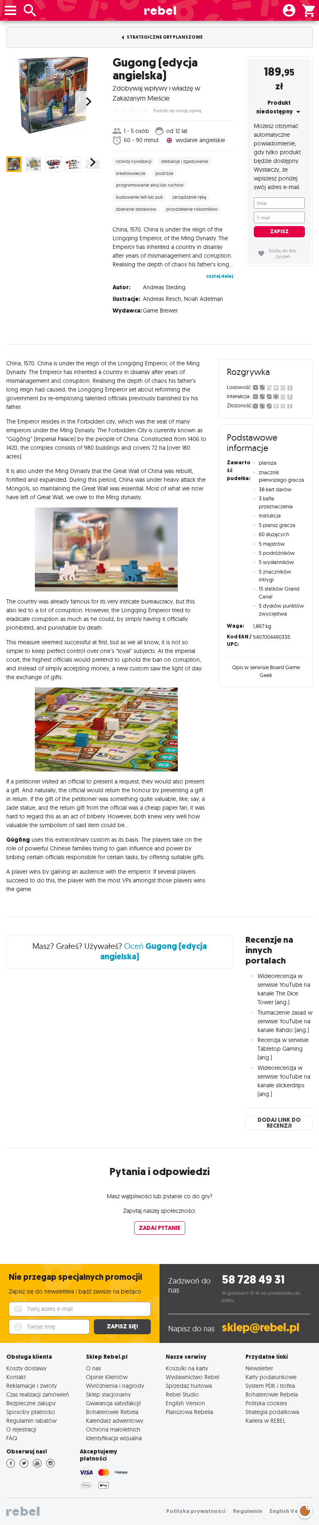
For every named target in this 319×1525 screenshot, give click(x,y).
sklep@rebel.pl (260, 1327)
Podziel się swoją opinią (177, 110)
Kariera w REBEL (265, 1420)
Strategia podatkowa (272, 1411)
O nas (93, 1368)
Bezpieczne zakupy (31, 1403)
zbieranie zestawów (136, 209)
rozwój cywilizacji (133, 161)
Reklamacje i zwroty (31, 1385)
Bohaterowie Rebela (112, 1411)
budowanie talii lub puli (139, 197)
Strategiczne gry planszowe (164, 37)
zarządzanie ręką (189, 197)
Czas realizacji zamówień (37, 1394)
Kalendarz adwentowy (114, 1420)
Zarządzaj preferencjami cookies (304, 1509)
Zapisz (279, 231)
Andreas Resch (162, 299)
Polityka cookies (266, 1403)
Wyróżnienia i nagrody (115, 1385)
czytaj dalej (219, 276)
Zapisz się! (122, 1326)
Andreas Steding (164, 287)
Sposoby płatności (30, 1411)
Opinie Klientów (107, 1376)
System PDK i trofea (270, 1385)
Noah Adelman (203, 299)
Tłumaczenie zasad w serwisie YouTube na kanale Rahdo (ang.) (285, 1021)
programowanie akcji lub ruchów (150, 185)
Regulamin (247, 1511)
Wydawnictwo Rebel (192, 1376)
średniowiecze (130, 173)
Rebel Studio (182, 1394)
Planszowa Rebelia (189, 1411)
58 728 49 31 (253, 1279)
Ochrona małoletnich (113, 1429)
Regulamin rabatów (31, 1420)
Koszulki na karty (187, 1368)
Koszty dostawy (26, 1368)
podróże (164, 173)
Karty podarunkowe (271, 1376)
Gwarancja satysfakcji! (113, 1403)
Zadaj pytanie (159, 1228)
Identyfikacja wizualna (114, 1437)
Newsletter (259, 1368)
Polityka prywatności (196, 1511)
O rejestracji (21, 1429)
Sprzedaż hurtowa (189, 1385)
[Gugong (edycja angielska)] (53, 95)
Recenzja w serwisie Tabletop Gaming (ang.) (283, 1048)
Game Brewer (160, 310)
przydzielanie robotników (192, 209)
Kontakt (16, 1376)
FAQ (11, 1437)
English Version (185, 1403)
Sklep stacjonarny (108, 1394)
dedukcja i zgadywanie (184, 161)
